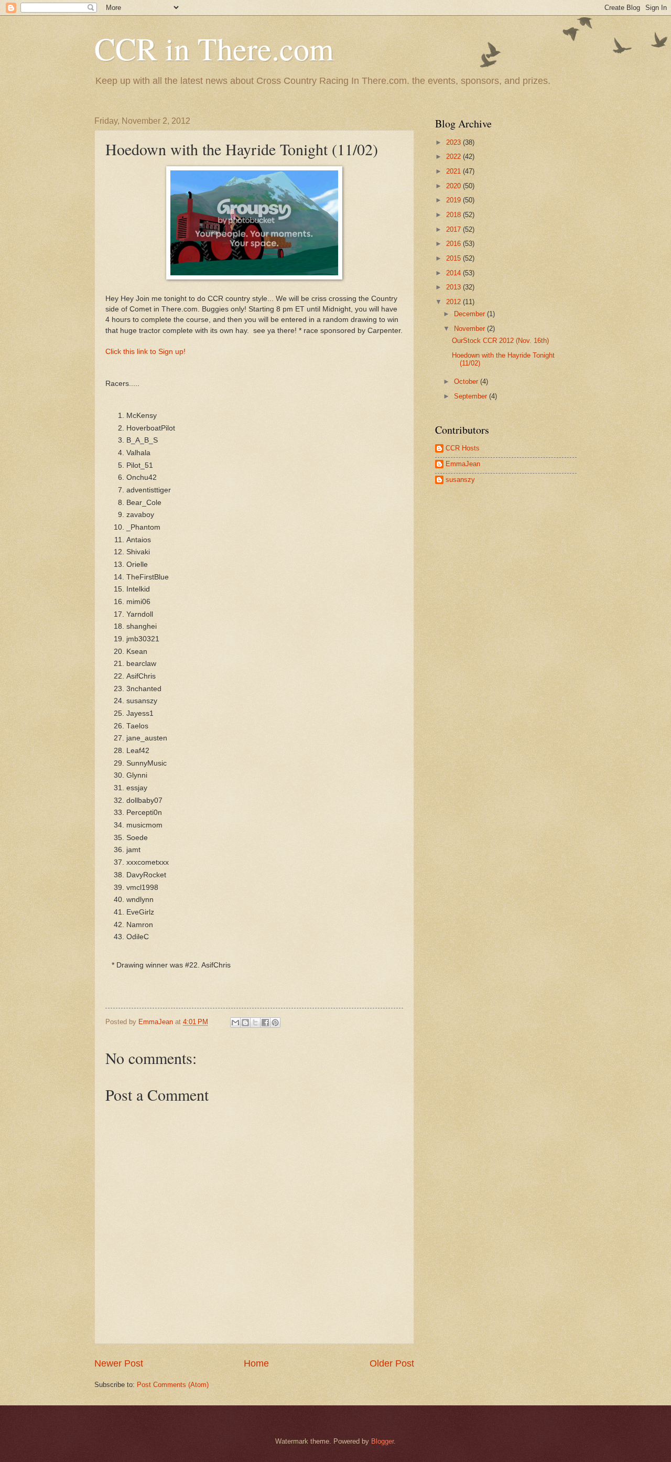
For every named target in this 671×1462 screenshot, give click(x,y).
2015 (454, 258)
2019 (454, 200)
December (470, 314)
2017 (454, 229)
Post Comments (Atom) (173, 1385)
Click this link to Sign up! (146, 352)
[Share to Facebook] (265, 1022)
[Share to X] (255, 1022)
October (467, 381)
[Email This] (235, 1022)
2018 (454, 215)
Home (256, 1363)
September (471, 396)
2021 (454, 171)
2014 (454, 273)
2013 (454, 287)
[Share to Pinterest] (275, 1022)
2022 (454, 156)
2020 (454, 186)
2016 (454, 244)
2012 (454, 302)
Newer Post (118, 1363)
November (470, 328)
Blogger (382, 1441)
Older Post (392, 1363)
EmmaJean (463, 464)
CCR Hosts (463, 448)
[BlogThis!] (245, 1022)
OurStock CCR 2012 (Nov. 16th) (500, 341)
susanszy (460, 479)
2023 (454, 142)
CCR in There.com (214, 48)
